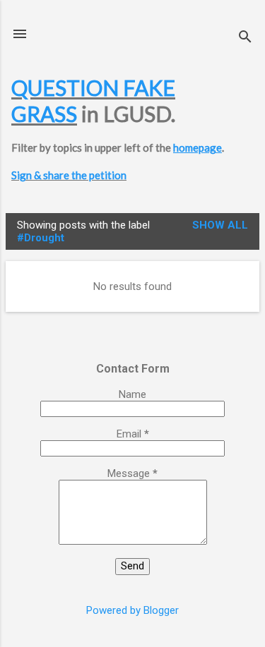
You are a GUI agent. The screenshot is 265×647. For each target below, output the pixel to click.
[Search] (245, 38)
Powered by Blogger (132, 610)
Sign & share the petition (68, 175)
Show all (220, 225)
